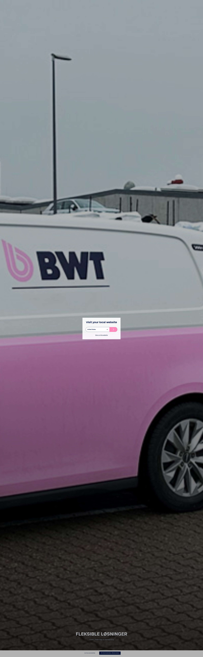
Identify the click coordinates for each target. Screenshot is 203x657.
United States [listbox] (91, 329)
